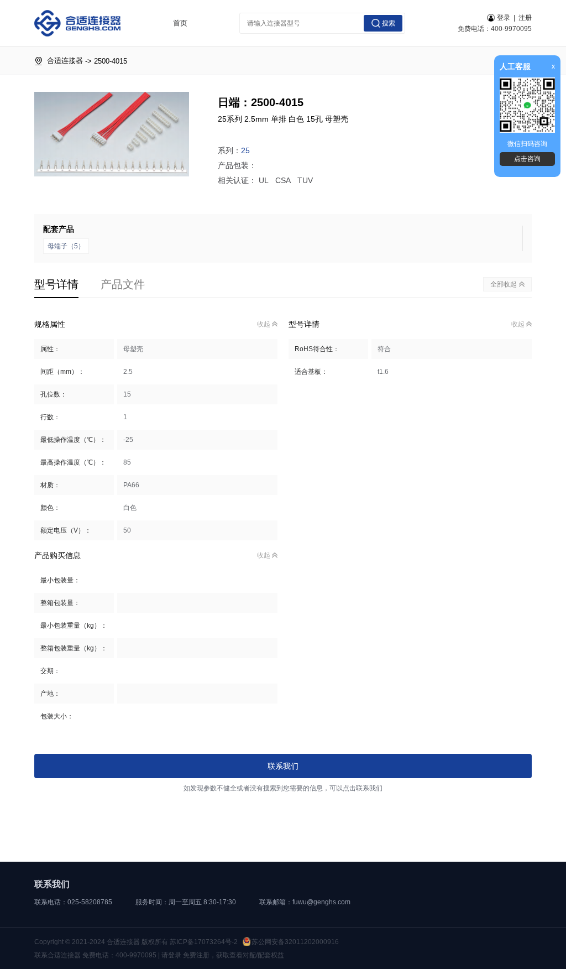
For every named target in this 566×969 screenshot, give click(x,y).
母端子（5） (66, 246)
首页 (180, 23)
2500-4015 (110, 61)
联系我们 (283, 766)
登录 (503, 18)
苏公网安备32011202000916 (295, 942)
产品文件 (123, 284)
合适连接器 (65, 60)
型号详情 (56, 284)
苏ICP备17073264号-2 (204, 942)
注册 (525, 18)
